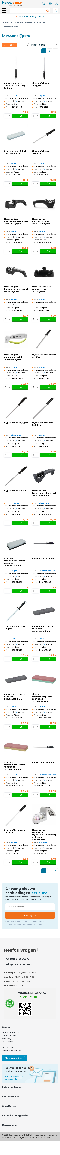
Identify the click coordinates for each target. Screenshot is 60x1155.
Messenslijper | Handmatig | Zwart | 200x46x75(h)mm (42, 221)
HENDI (14, 96)
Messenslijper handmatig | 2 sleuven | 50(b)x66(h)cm (16, 289)
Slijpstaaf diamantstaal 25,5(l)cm (44, 356)
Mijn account (9, 1125)
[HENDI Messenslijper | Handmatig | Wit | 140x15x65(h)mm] (16, 339)
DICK (13, 639)
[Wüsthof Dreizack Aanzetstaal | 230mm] (44, 543)
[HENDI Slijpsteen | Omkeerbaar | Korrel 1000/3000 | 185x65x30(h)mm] (16, 747)
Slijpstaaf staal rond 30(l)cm (14, 627)
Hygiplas (15, 503)
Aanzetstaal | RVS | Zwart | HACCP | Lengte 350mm (16, 85)
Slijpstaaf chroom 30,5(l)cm (41, 152)
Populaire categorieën (15, 1115)
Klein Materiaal (16, 22)
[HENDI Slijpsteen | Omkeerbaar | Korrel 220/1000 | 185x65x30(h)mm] (44, 679)
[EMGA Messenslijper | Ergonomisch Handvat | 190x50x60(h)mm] (16, 204)
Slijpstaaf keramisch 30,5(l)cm (14, 831)
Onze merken (9, 1106)
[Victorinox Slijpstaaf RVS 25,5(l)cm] (16, 407)
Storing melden (15, 1057)
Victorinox (16, 435)
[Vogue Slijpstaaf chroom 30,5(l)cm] (44, 136)
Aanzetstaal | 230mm (43, 558)
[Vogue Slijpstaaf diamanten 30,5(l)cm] (44, 407)
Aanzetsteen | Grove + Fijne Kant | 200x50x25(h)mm (43, 628)
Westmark (44, 503)
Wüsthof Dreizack (47, 571)
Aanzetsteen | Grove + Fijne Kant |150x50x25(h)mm (15, 696)
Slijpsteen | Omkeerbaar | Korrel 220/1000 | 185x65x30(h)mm (42, 697)
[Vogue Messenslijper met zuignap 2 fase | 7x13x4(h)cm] (44, 272)
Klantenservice (11, 1096)
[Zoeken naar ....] (47, 10)
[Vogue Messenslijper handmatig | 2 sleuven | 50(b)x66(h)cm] (16, 272)
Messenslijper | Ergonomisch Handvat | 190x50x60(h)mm (16, 221)
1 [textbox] (5, 115)
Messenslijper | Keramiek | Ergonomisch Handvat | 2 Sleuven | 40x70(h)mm (44, 835)
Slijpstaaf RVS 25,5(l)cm (16, 423)
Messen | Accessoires (35, 22)
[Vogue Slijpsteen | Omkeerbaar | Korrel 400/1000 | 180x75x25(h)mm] (16, 543)
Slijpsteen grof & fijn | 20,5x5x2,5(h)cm (15, 152)
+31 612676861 (27, 997)
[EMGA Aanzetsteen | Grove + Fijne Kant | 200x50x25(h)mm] (44, 611)
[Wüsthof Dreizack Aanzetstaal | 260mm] (44, 747)
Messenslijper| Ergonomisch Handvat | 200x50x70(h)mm (44, 493)
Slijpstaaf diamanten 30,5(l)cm (42, 424)
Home (5, 22)
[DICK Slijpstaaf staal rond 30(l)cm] (16, 611)
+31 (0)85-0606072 (17, 959)
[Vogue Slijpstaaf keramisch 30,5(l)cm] (16, 815)
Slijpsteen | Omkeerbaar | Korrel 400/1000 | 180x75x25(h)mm (14, 562)
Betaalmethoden (12, 1087)
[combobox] (44, 45)
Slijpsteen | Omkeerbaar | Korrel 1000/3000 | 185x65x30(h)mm (14, 765)
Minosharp (44, 842)
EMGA (13, 231)
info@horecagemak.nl (19, 964)
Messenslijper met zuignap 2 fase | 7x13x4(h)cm (41, 289)
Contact (6, 1027)
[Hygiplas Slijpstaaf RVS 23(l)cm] (16, 475)
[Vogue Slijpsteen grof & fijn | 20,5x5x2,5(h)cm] (16, 136)
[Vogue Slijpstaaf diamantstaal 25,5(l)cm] (44, 339)
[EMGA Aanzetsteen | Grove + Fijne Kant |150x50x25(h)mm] (16, 679)
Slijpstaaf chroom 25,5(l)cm (41, 84)
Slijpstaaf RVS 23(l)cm (15, 491)
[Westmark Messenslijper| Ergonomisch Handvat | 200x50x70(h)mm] (44, 475)
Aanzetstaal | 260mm (43, 762)
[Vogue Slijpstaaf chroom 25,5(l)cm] (44, 68)
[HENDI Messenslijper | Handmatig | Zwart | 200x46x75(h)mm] (44, 204)
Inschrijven (30, 915)
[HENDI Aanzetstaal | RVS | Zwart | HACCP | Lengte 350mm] (16, 68)
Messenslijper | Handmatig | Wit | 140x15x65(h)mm (13, 357)
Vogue (42, 96)
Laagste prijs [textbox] (38, 44)
